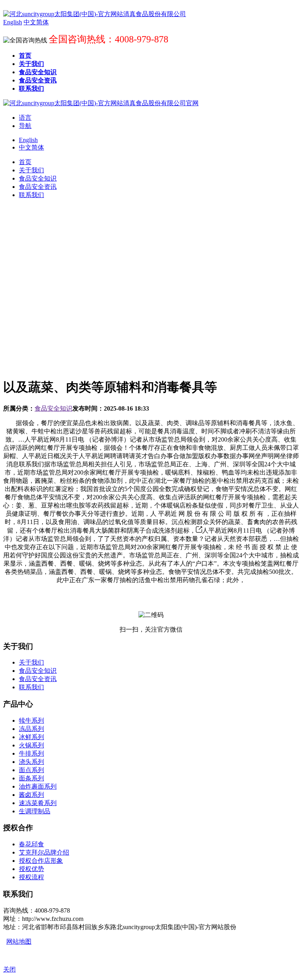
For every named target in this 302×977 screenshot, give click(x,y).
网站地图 (18, 941)
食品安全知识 (53, 408)
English (28, 140)
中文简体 (31, 147)
